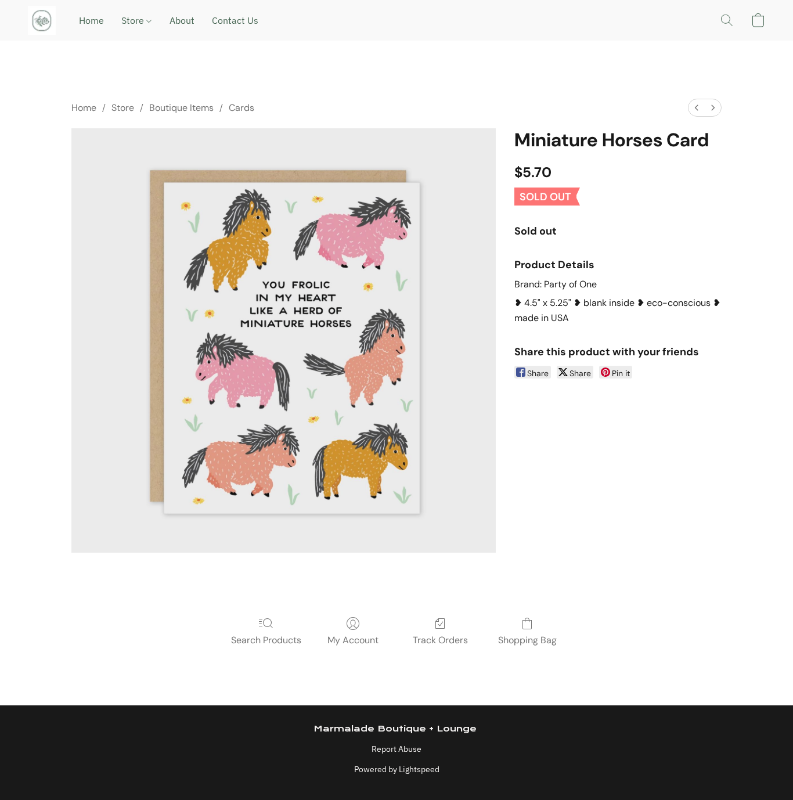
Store (133, 20)
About (182, 20)
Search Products (266, 640)
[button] (42, 20)
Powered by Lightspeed (396, 769)
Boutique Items (181, 108)
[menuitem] (697, 107)
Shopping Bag (527, 640)
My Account (353, 640)
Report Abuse (396, 749)
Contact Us (235, 20)
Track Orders (440, 640)
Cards (241, 108)
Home (91, 20)
